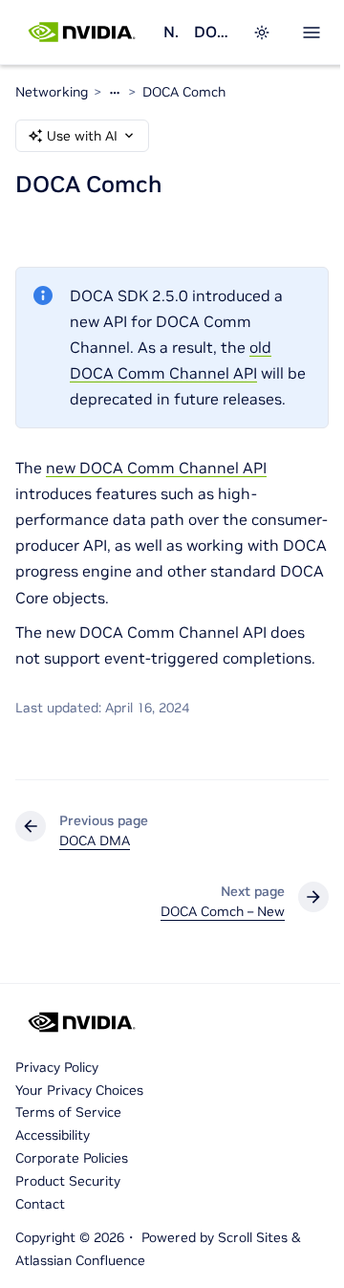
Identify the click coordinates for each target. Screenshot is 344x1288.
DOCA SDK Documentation (211, 31)
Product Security (67, 1181)
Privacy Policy (56, 1067)
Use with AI (82, 135)
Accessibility (52, 1135)
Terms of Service (68, 1112)
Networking (171, 31)
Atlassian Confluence (80, 1260)
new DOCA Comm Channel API (156, 467)
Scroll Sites (253, 1237)
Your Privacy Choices (79, 1090)
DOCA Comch (184, 91)
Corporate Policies (71, 1158)
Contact (40, 1203)
